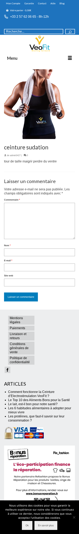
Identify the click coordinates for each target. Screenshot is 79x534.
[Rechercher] (70, 31)
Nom (7, 245)
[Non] (74, 517)
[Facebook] (7, 370)
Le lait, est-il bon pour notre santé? (33, 404)
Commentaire (12, 200)
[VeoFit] (39, 43)
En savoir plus (46, 525)
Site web (8, 275)
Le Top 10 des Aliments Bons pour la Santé (39, 400)
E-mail (8, 260)
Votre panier (20, 10)
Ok (27, 525)
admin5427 (15, 155)
